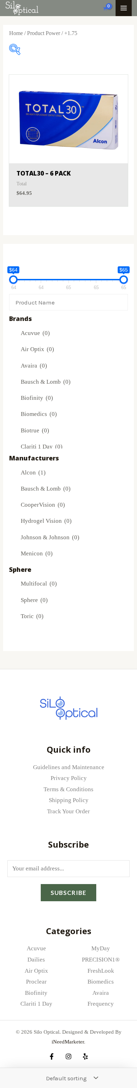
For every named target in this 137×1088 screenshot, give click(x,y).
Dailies (36, 959)
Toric (32, 616)
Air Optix (37, 349)
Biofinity (37, 398)
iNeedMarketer (68, 1042)
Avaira (34, 365)
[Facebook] (51, 1056)
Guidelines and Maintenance (68, 767)
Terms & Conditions (68, 789)
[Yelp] (85, 1056)
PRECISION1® (101, 959)
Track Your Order (68, 811)
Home (16, 33)
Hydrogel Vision (46, 521)
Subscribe (68, 892)
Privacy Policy (69, 778)
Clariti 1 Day (42, 446)
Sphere (34, 600)
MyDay (100, 948)
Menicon (37, 553)
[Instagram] (68, 1056)
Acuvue (35, 333)
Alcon (33, 472)
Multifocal (39, 583)
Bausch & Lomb (46, 381)
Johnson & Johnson (50, 537)
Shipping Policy (69, 800)
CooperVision (43, 504)
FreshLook (100, 970)
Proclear (36, 981)
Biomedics (39, 414)
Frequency (100, 1003)
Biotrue (35, 430)
